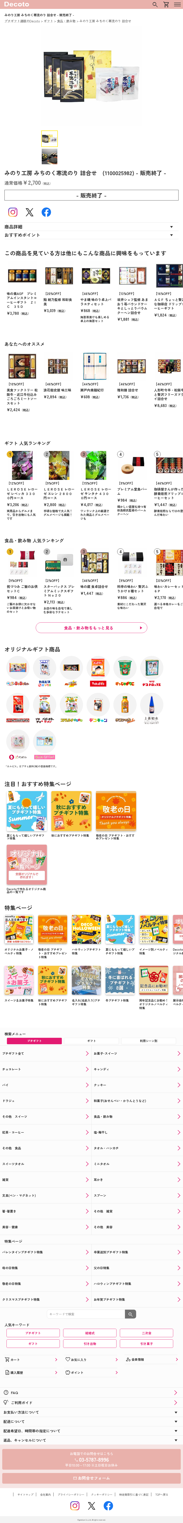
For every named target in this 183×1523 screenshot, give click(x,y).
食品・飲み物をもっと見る (89, 628)
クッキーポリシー (101, 1494)
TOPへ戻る (161, 1494)
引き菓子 (146, 1343)
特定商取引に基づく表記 (134, 1494)
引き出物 (90, 1343)
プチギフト (33, 1333)
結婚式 (90, 1333)
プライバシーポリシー (71, 1494)
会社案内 (45, 1494)
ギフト (33, 1343)
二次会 (146, 1333)
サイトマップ (25, 1494)
